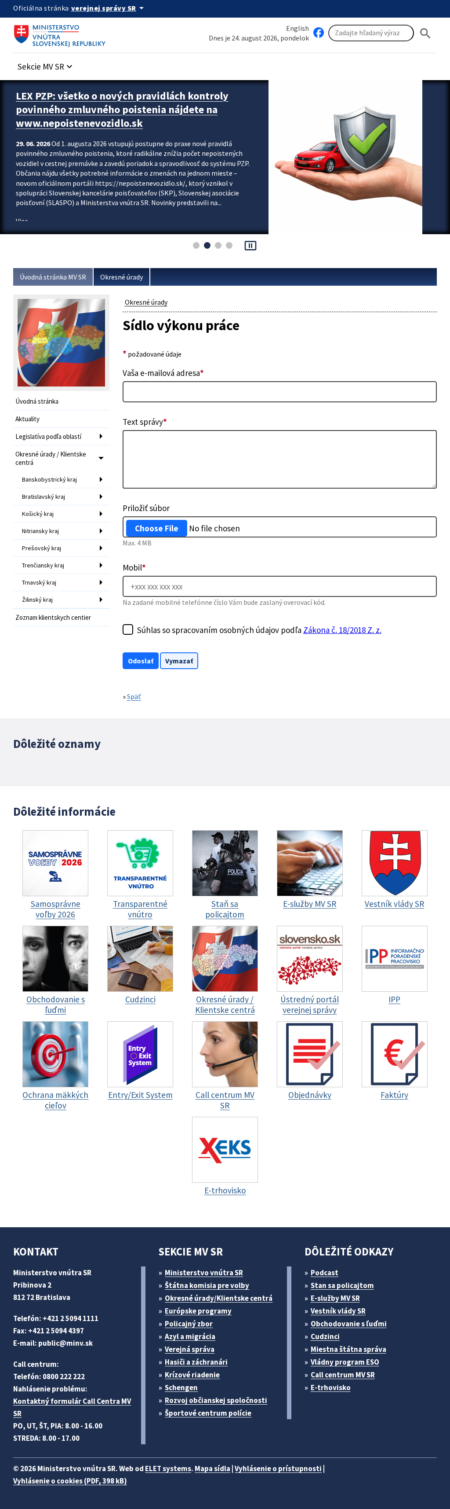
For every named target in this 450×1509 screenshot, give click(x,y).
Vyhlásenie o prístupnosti (278, 1468)
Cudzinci (325, 1336)
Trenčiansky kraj (43, 565)
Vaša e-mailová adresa (163, 373)
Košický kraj (38, 514)
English (297, 28)
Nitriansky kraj (40, 531)
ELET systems (168, 1468)
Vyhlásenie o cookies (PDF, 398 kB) (70, 1481)
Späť (134, 696)
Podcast (324, 1272)
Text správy (145, 421)
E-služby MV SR (335, 1298)
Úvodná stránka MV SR (53, 276)
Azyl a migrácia (190, 1336)
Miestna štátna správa (348, 1349)
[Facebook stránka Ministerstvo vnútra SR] (318, 33)
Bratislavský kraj (43, 497)
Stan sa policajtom (342, 1285)
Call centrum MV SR (343, 1375)
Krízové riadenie (192, 1375)
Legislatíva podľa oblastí (48, 436)
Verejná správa (189, 1349)
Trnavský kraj (39, 582)
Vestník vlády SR (338, 1311)
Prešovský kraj (41, 548)
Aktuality (27, 419)
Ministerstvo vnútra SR (204, 1272)
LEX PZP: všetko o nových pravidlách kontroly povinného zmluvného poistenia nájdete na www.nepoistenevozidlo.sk (122, 109)
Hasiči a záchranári (196, 1362)
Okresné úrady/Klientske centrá (218, 1298)
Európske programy (198, 1311)
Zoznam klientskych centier (53, 617)
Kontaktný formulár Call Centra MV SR (72, 1407)
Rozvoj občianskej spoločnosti (216, 1400)
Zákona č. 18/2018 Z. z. (342, 630)
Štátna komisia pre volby (207, 1285)
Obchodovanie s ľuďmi (349, 1324)
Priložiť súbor (146, 508)
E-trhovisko (331, 1387)
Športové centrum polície (208, 1413)
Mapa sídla (212, 1468)
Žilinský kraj (37, 600)
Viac (22, 221)
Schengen (181, 1387)
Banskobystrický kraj (49, 479)
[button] (46, 64)
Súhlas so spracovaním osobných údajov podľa (259, 630)
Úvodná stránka (36, 401)
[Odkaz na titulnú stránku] (61, 33)
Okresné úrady (121, 276)
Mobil (134, 567)
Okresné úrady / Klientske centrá (50, 458)
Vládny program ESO (345, 1362)
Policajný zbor (189, 1324)
